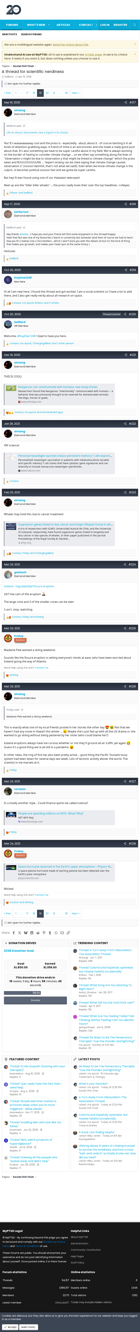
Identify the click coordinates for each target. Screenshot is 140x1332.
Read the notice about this (70, 45)
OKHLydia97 (62, 1302)
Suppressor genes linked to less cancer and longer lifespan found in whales (67, 524)
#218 (132, 204)
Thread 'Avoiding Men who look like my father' (35, 1124)
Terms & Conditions (27, 1246)
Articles (63, 25)
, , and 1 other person (42, 343)
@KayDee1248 (26, 336)
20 (47, 93)
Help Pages (77, 1256)
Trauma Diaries (88, 1125)
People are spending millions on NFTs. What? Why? (50, 813)
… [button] (21, 93)
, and (39, 412)
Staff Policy (77, 1262)
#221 (133, 355)
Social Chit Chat (88, 1090)
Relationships (86, 1164)
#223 (132, 492)
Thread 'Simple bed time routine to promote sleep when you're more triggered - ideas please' (33, 1105)
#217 (132, 102)
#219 (133, 270)
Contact (86, 25)
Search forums (31, 34)
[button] (49, 25)
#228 (132, 844)
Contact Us (41, 667)
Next (75, 93)
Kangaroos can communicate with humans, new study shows (57, 387)
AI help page (93, 55)
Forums (12, 25)
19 (40, 93)
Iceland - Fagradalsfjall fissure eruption (29, 586)
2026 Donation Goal (19, 951)
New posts (9, 34)
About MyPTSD (79, 1237)
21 (54, 93)
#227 (132, 781)
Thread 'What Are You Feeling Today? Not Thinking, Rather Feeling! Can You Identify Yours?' (106, 1020)
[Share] (125, 102)
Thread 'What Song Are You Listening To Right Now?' (105, 987)
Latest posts (89, 1059)
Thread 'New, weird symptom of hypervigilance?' (31, 1141)
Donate (35, 1000)
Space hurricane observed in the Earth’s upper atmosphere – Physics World (67, 866)
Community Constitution (86, 1250)
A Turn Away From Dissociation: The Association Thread (103, 1099)
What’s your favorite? (93, 1084)
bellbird (9, 76)
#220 (132, 314)
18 (34, 93)
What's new (36, 25)
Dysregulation (87, 1139)
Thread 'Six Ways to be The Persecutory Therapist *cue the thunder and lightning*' (107, 1039)
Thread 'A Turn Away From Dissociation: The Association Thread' (105, 952)
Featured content (24, 1059)
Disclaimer (49, 1242)
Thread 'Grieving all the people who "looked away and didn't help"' (33, 1159)
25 (66, 93)
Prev (8, 93)
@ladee (24, 234)
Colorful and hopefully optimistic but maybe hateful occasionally (103, 1117)
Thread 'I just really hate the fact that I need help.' (35, 1085)
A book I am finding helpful (96, 1132)
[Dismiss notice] (134, 44)
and (21, 192)
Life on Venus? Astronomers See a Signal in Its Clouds (37, 132)
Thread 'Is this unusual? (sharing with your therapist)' (37, 1068)
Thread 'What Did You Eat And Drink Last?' (107, 1003)
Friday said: (13, 709)
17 (27, 93)
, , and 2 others (35, 303)
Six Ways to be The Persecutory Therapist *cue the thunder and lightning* (107, 1068)
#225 (132, 628)
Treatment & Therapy (92, 1077)
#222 (132, 424)
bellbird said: (14, 125)
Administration (79, 1243)
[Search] (134, 25)
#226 (132, 686)
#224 (132, 564)
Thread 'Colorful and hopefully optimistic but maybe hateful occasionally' (106, 969)
